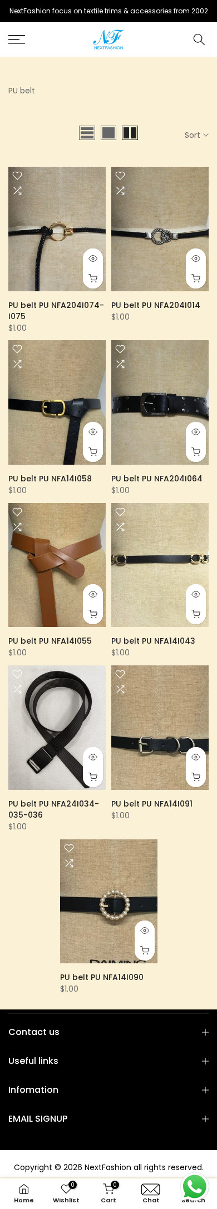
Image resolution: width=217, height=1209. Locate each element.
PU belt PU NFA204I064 (157, 478)
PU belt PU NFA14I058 (50, 478)
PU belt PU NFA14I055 (50, 640)
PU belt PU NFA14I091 (152, 803)
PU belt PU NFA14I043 (153, 640)
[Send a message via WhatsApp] (194, 1186)
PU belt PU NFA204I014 (155, 305)
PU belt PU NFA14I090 (102, 977)
